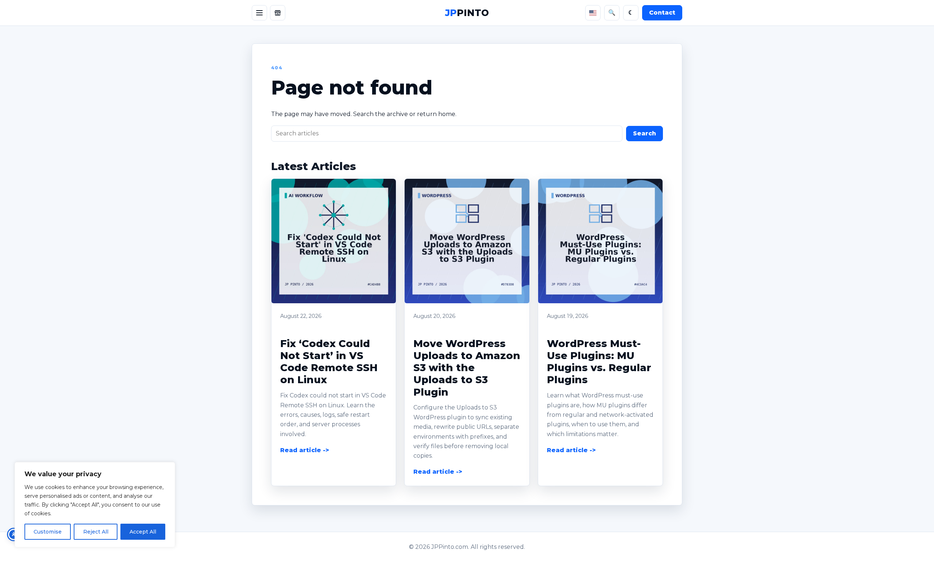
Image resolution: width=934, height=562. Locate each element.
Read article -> (304, 450)
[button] (333, 241)
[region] (95, 504)
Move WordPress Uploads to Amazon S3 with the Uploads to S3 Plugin (466, 368)
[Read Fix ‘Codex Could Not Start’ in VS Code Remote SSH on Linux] (333, 241)
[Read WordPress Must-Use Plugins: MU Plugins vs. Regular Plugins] (600, 241)
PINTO (467, 12)
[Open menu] (259, 12)
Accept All (143, 531)
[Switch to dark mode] (630, 12)
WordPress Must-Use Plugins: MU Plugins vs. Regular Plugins (599, 362)
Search (644, 133)
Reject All (95, 531)
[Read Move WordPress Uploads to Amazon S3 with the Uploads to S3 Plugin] (467, 241)
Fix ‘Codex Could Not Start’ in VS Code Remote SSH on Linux (329, 362)
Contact (662, 12)
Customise (48, 531)
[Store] (277, 12)
